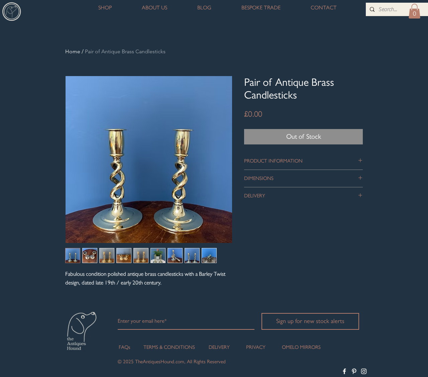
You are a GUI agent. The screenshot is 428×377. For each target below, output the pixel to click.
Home (72, 51)
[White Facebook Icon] (344, 371)
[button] (414, 11)
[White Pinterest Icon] (354, 371)
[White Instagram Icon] (363, 371)
